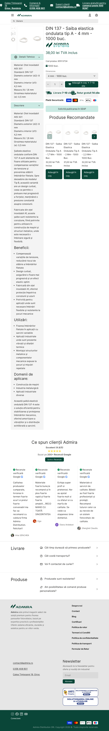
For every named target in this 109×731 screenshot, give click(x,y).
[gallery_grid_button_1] (31, 49)
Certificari (77, 622)
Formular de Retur (80, 649)
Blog (74, 616)
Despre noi (77, 605)
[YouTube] (26, 714)
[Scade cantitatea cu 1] (48, 84)
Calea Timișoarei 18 (13, 4)
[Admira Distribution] (24, 15)
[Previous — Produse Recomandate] (49, 136)
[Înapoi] (23, 49)
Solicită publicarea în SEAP (72, 109)
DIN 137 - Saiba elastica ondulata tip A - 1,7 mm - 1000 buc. (54, 150)
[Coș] (96, 15)
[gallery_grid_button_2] (33, 49)
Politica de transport (82, 643)
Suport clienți (63, 4)
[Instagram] (12, 714)
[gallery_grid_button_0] (28, 49)
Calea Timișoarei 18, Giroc (26, 674)
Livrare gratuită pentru (94, 3)
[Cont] (89, 15)
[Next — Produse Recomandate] (94, 136)
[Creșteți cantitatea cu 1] (61, 84)
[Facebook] (17, 714)
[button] (81, 84)
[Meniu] (13, 15)
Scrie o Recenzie (54, 459)
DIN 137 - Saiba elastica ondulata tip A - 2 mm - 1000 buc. (72, 150)
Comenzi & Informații (35, 4)
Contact (76, 611)
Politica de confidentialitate (85, 638)
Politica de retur (79, 627)
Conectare (15, 718)
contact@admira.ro (23, 663)
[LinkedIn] (21, 714)
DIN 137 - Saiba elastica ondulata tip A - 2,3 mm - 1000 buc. (90, 150)
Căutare (19, 21)
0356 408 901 (20, 668)
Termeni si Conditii (81, 632)
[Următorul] (36, 49)
